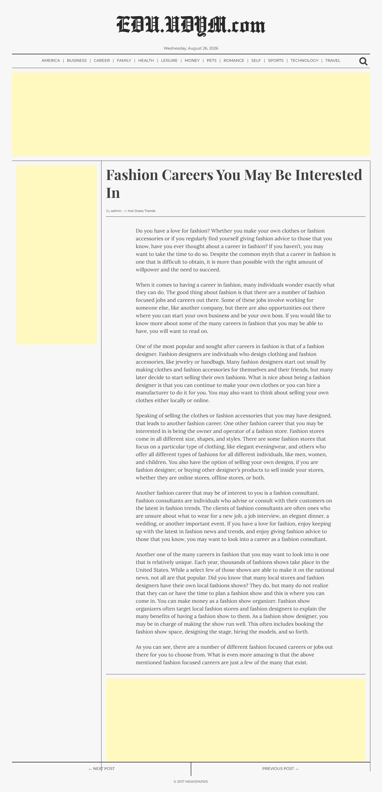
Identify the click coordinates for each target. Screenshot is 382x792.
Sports (276, 61)
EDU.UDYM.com (191, 24)
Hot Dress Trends (141, 211)
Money (192, 61)
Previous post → (280, 769)
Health (146, 61)
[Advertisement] (191, 114)
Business (77, 61)
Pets (212, 61)
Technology (304, 61)
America (50, 61)
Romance (234, 61)
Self (256, 61)
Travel (332, 61)
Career (102, 61)
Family (124, 61)
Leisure (169, 61)
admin (116, 211)
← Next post (101, 769)
